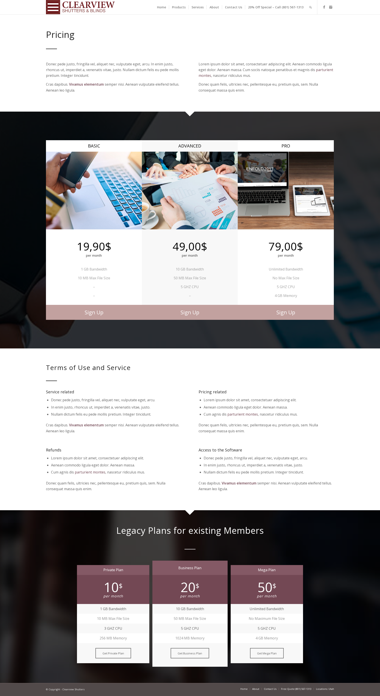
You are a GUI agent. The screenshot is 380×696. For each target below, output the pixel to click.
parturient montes (242, 414)
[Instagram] (330, 7)
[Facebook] (324, 7)
